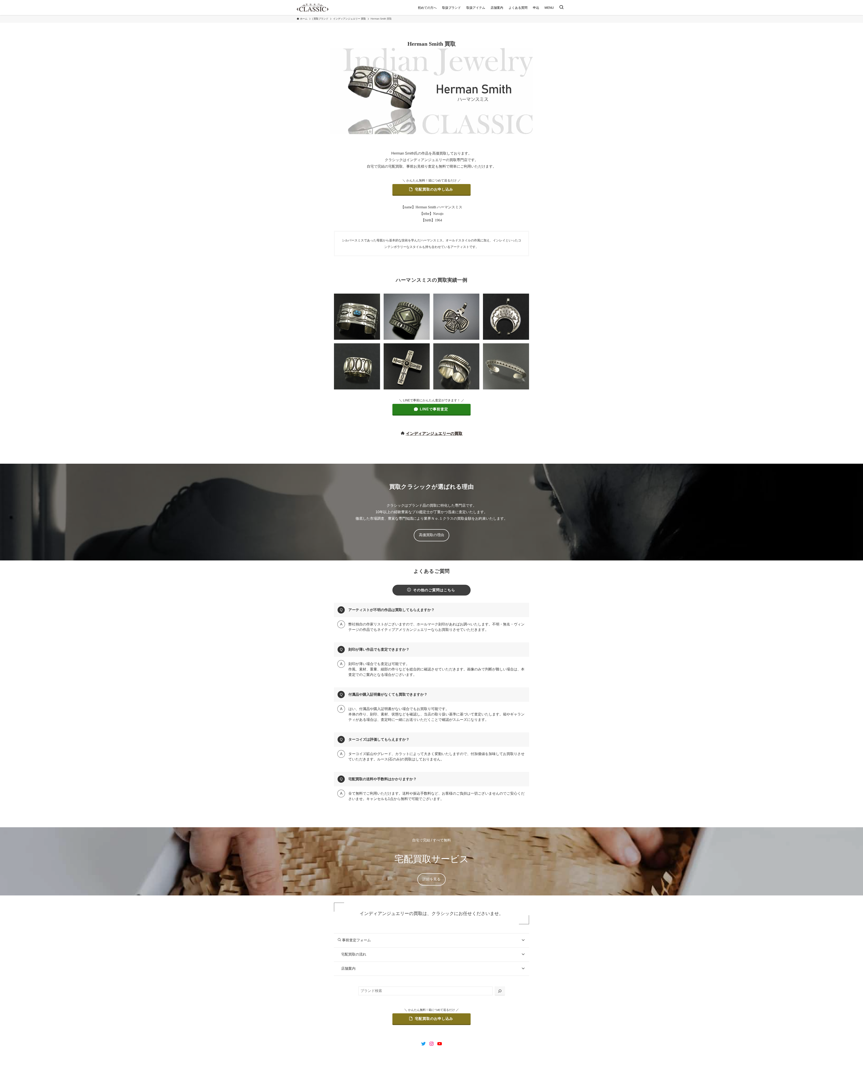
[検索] (500, 991)
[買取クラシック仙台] (313, 7)
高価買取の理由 (431, 535)
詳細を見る (431, 879)
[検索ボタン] (561, 7)
